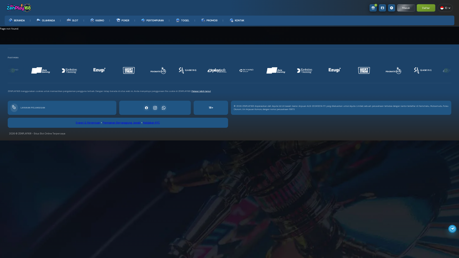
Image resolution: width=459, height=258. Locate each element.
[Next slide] (446, 70)
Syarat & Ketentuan (88, 123)
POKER (125, 20)
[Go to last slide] (12, 70)
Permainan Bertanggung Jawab (122, 123)
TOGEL (185, 20)
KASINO (100, 20)
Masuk (406, 7)
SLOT (75, 20)
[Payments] (391, 7)
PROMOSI (212, 20)
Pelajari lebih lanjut (201, 91)
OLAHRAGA (48, 20)
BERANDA (19, 20)
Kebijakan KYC (151, 123)
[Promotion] (382, 7)
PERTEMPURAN (155, 20)
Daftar (426, 7)
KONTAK (239, 20)
